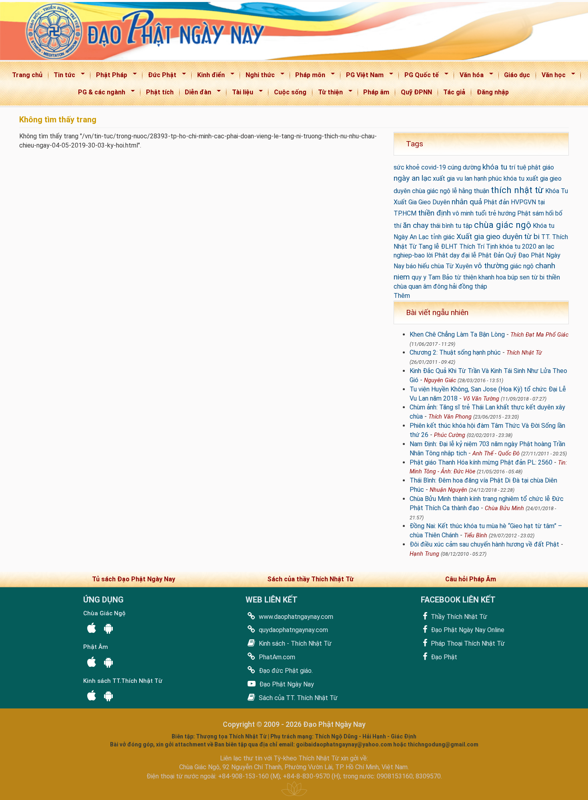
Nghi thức (257, 76)
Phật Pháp (109, 76)
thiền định (434, 212)
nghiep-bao (409, 255)
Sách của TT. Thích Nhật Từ (297, 698)
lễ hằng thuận (470, 191)
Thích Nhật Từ (524, 352)
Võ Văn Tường (481, 398)
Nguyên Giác (440, 380)
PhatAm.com (276, 657)
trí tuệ (517, 167)
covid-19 (433, 167)
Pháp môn (308, 76)
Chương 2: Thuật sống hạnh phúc (455, 352)
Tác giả (454, 92)
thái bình (442, 225)
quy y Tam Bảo (432, 277)
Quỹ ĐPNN (416, 92)
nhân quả (467, 201)
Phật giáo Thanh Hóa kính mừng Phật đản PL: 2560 (481, 462)
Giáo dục (517, 75)
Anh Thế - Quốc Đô (496, 453)
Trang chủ (27, 75)
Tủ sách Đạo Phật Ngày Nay (133, 579)
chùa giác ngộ (502, 224)
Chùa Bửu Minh (504, 508)
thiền (553, 277)
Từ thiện (328, 93)
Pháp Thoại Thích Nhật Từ (467, 643)
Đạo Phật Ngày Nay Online (466, 630)
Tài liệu (240, 93)
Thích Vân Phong (450, 416)
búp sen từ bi (526, 277)
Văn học (551, 76)
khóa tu (494, 167)
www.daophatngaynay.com (295, 616)
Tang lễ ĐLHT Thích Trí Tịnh (458, 246)
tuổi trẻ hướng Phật (503, 213)
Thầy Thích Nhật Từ (458, 616)
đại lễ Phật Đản (482, 255)
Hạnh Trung (424, 554)
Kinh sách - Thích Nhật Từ (294, 643)
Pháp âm (376, 92)
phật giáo (541, 167)
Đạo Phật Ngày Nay (286, 684)
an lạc (546, 246)
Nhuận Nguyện (448, 490)
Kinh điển (208, 76)
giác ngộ (522, 266)
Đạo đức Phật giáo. (285, 670)
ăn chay (415, 225)
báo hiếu (417, 266)
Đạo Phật (443, 657)
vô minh (463, 213)
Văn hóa (469, 76)
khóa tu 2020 (518, 246)
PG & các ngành (99, 93)
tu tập (463, 225)
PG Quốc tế (419, 76)
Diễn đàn (196, 93)
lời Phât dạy (443, 255)
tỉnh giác (442, 237)
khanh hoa (492, 277)
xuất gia (444, 178)
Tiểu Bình (475, 535)
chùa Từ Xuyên (451, 266)
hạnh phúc (488, 178)
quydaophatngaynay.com (292, 630)
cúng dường (464, 167)
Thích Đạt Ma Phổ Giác (539, 334)
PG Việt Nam (362, 76)
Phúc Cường (449, 435)
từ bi (532, 236)
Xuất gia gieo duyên (489, 236)
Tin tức (62, 76)
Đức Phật (159, 76)
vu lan (464, 178)
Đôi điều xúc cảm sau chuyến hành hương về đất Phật (484, 544)
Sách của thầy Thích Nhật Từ (310, 579)
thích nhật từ (517, 190)
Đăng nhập (493, 92)
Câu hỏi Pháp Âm (470, 579)
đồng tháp (472, 286)
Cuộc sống (290, 92)
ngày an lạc (412, 178)
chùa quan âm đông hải (425, 286)
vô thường (491, 265)
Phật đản (496, 202)
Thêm (402, 295)
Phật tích (160, 92)
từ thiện (465, 277)
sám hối (543, 213)
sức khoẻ (407, 167)
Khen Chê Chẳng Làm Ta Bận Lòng (457, 334)
